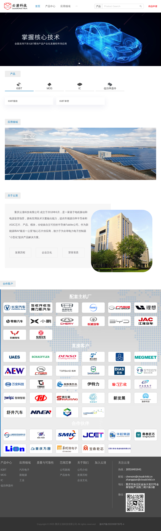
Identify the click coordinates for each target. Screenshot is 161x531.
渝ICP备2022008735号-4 (111, 524)
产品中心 (50, 6)
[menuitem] (38, 6)
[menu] (61, 6)
